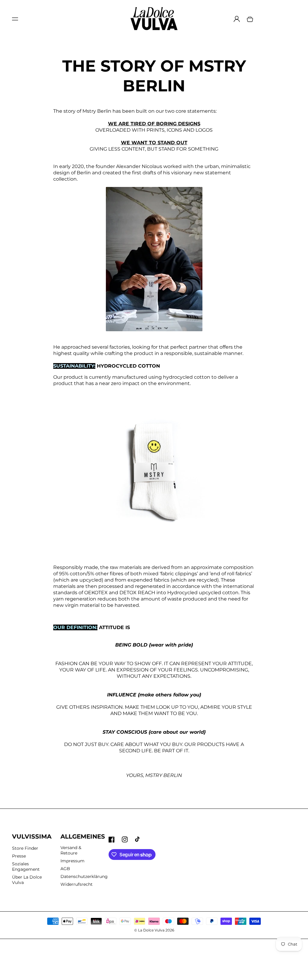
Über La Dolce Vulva (27, 879)
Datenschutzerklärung (84, 876)
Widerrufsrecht (76, 884)
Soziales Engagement (26, 866)
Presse (19, 856)
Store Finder (25, 848)
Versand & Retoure (70, 850)
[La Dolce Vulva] (154, 19)
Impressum (72, 861)
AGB (65, 868)
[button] (15, 19)
